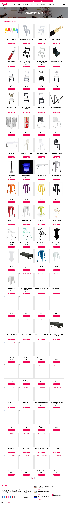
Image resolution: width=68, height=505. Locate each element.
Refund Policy (26, 493)
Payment (25, 492)
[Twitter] (5, 497)
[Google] (15, 497)
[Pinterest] (13, 497)
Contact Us (26, 497)
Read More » (39, 489)
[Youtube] (7, 497)
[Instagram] (9, 497)
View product (11, 43)
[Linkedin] (11, 497)
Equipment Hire (25, 4)
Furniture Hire (19, 4)
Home (14, 4)
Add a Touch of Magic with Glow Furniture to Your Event (43, 497)
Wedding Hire (33, 4)
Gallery (25, 487)
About (25, 486)
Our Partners (10, 502)
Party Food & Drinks (50, 4)
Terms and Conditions (28, 496)
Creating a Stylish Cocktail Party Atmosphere (43, 487)
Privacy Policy (26, 494)
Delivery (25, 490)
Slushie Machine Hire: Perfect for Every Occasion (43, 492)
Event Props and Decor (41, 4)
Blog (24, 489)
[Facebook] (3, 497)
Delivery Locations (27, 491)
